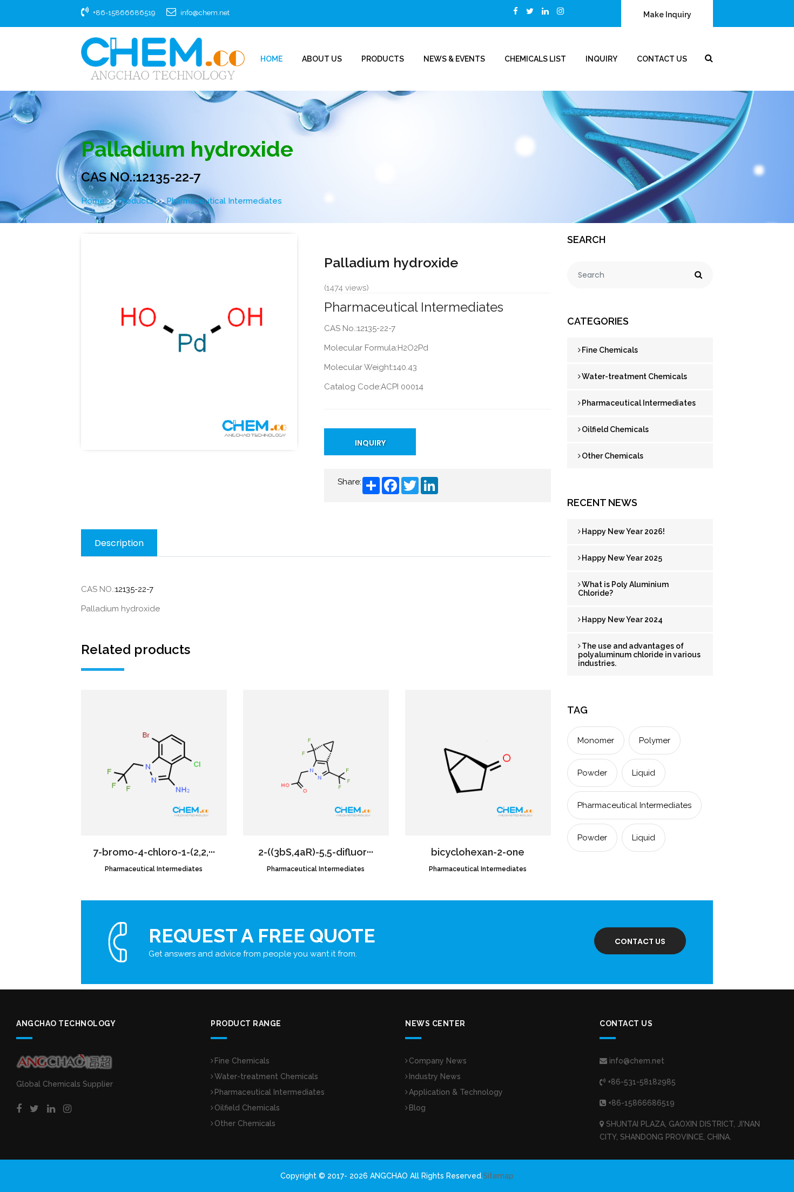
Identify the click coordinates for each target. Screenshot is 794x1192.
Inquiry (601, 59)
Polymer (654, 740)
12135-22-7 (134, 589)
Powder (592, 773)
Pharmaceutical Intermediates (224, 201)
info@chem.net (205, 13)
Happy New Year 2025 (622, 558)
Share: (349, 482)
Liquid (643, 773)
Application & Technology (456, 1092)
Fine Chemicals (610, 350)
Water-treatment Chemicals (634, 376)
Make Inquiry (667, 14)
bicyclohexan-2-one (477, 852)
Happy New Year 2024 (622, 619)
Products (382, 59)
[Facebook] (515, 11)
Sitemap (498, 1175)
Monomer (595, 740)
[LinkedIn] (545, 11)
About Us (322, 59)
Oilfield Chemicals (615, 429)
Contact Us (662, 59)
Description (119, 543)
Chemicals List (535, 59)
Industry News (435, 1076)
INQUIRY (370, 442)
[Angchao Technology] (163, 58)
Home (271, 59)
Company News (438, 1060)
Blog (417, 1107)
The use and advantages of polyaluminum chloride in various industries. (639, 655)
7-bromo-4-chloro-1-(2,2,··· (154, 852)
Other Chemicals (612, 456)
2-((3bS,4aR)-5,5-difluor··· (315, 852)
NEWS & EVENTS (454, 59)
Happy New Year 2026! (623, 531)
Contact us (640, 941)
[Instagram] (560, 11)
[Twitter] (530, 11)
